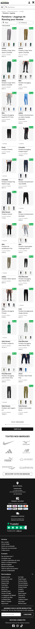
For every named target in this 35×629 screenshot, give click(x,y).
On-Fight (20, 577)
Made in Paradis (6, 601)
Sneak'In (20, 589)
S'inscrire (28, 614)
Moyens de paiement (7, 566)
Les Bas (21, 11)
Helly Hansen (6, 212)
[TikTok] (21, 626)
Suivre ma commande (8, 546)
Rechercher (11, 7)
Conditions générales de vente (10, 560)
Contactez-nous (17, 488)
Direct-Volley (5, 581)
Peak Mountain (23, 277)
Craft (20, 309)
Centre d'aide (5, 544)
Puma (3, 147)
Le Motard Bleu (6, 599)
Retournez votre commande (17, 520)
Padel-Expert (22, 579)
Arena (20, 374)
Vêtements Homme (12, 11)
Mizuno (21, 180)
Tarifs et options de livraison (9, 568)
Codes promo (5, 550)
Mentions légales (6, 564)
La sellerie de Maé (6, 597)
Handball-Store (6, 591)
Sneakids (21, 591)
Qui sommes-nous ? (7, 556)
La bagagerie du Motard (8, 595)
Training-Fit (21, 595)
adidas (4, 48)
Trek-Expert (21, 597)
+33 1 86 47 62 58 (17, 494)
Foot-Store (4, 585)
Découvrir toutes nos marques (17, 474)
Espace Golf (5, 583)
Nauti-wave (4, 603)
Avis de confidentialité (8, 570)
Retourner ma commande (9, 548)
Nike (20, 81)
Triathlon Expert (23, 599)
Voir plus (17, 429)
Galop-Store (5, 587)
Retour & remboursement (8, 562)
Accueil (4, 11)
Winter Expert (22, 603)
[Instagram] (17, 626)
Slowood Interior (23, 585)
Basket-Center (5, 577)
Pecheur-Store (22, 581)
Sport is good (22, 593)
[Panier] (33, 2)
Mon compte (5, 542)
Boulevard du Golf (6, 579)
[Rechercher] (6, 7)
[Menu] (2, 7)
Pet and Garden (23, 583)
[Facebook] (13, 626)
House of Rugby (6, 593)
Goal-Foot (4, 589)
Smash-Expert (22, 587)
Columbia (22, 147)
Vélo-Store (21, 601)
